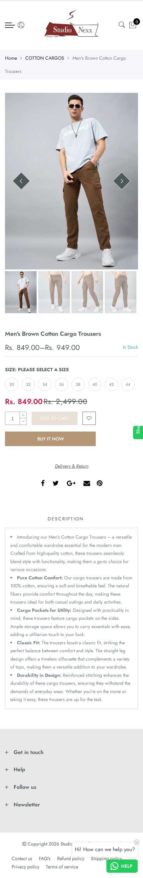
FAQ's (45, 858)
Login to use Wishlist (89, 418)
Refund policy (70, 858)
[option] (71, 181)
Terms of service (62, 866)
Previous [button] (21, 181)
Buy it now (50, 439)
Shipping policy (106, 858)
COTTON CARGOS (44, 58)
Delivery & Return (71, 466)
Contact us (22, 858)
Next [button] (122, 181)
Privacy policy (25, 866)
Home (11, 58)
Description (66, 518)
